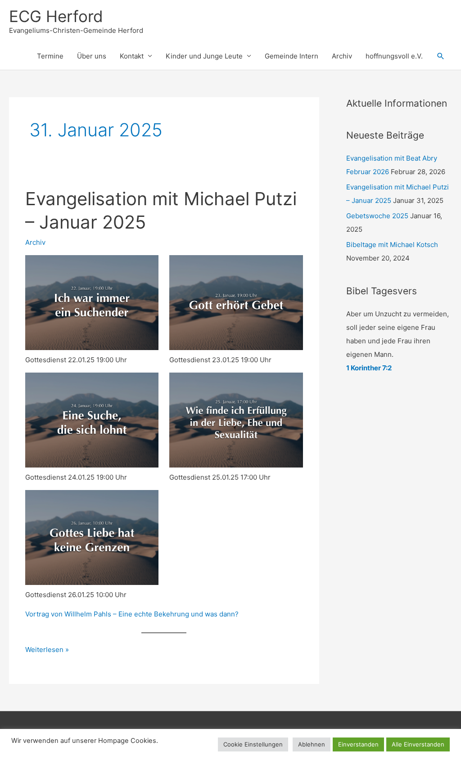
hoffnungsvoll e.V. (394, 56)
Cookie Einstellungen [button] (253, 744)
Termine (50, 56)
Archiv (342, 56)
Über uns (91, 56)
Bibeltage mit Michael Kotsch (392, 244)
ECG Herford (56, 16)
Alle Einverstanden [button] (418, 744)
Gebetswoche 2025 (377, 215)
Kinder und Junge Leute (204, 56)
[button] (440, 56)
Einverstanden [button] (358, 744)
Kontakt (132, 56)
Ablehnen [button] (311, 744)
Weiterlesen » (47, 650)
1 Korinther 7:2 (369, 368)
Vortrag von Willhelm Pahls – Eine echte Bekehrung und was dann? (132, 614)
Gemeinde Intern (291, 56)
